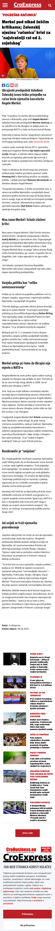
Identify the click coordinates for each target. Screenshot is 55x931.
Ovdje (34, 897)
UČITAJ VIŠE (27, 833)
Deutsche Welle (42, 141)
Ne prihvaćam (27, 925)
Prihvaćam (27, 914)
